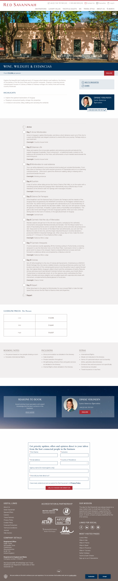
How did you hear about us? (40, 475)
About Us (101, 9)
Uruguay (22, 12)
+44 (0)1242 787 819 (96, 110)
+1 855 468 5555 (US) (76, 3)
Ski (80, 9)
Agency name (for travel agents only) (42, 468)
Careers (6, 515)
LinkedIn (87, 527)
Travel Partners (9, 517)
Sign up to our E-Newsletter (88, 558)
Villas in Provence (85, 548)
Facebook (81, 527)
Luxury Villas (54, 9)
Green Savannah (9, 510)
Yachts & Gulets (70, 9)
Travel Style (89, 9)
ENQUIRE (109, 73)
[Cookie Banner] (59, 576)
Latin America (14, 12)
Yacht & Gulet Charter (86, 556)
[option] (59, 36)
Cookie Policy (8, 522)
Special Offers (8, 512)
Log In (112, 3)
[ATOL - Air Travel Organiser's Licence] (66, 511)
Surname (64, 452)
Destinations (40, 9)
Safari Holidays (84, 553)
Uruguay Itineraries (33, 12)
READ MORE (30, 412)
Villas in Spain (83, 545)
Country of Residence (68, 460)
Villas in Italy (83, 540)
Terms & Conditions (10, 528)
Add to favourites (92, 82)
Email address (35, 460)
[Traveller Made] (49, 530)
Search (111, 9)
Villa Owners (8, 533)
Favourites (102, 3)
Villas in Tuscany (84, 550)
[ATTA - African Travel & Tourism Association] (47, 520)
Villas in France (84, 543)
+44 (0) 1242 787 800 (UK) (58, 3)
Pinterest (98, 527)
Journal (6, 530)
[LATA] (67, 530)
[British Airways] (51, 511)
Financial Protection (10, 525)
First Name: (35, 452)
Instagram (92, 527)
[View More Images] (114, 13)
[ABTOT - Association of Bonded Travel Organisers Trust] (62, 520)
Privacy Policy (8, 520)
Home (5, 12)
